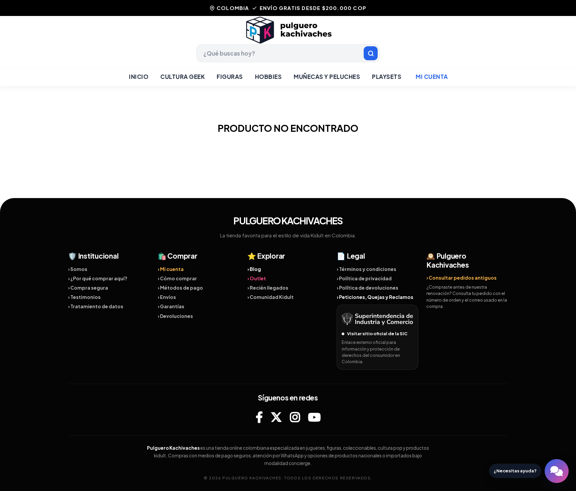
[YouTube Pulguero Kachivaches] (314, 417)
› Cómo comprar (177, 278)
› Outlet (256, 278)
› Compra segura (88, 288)
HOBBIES (268, 76)
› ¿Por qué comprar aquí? (97, 278)
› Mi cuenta (171, 269)
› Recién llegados (267, 288)
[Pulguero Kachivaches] (288, 30)
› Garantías (171, 306)
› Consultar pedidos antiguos (461, 278)
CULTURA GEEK (182, 76)
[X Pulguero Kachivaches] (276, 417)
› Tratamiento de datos (95, 306)
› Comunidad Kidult (270, 297)
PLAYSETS (386, 76)
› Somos (77, 269)
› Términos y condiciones (366, 269)
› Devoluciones (175, 316)
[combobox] (288, 53)
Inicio (138, 76)
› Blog (254, 269)
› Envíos (167, 297)
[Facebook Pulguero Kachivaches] (259, 417)
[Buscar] (371, 53)
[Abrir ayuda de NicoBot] (557, 471)
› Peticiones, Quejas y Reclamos (375, 297)
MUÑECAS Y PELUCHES (327, 76)
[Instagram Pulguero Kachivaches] (295, 417)
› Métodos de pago (180, 288)
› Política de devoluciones (367, 288)
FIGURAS (230, 76)
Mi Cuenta (432, 76)
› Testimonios (84, 297)
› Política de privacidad (364, 278)
